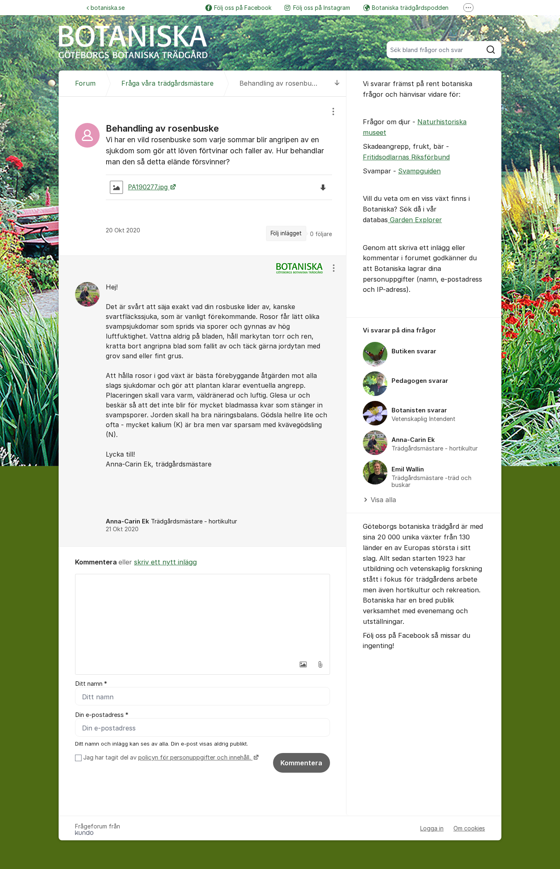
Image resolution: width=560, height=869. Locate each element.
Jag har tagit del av (167, 757)
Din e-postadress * (101, 715)
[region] (202, 176)
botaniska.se (108, 7)
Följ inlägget (286, 233)
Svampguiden (419, 171)
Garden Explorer (415, 220)
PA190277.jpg (148, 187)
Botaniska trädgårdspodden (410, 7)
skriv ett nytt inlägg (165, 562)
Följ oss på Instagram (321, 7)
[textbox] (202, 615)
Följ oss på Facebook (242, 7)
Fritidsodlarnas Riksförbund (406, 157)
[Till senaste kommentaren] (337, 83)
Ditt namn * (91, 683)
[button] (303, 664)
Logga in (432, 828)
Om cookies (469, 828)
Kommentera (301, 763)
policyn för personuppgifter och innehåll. (195, 757)
